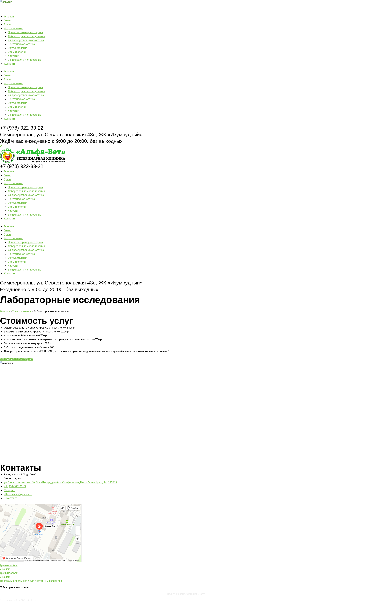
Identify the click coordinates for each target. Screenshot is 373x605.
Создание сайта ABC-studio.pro (19, 600)
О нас (7, 20)
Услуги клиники (13, 28)
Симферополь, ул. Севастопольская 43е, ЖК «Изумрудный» (71, 134)
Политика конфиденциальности (186, 593)
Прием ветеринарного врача (25, 32)
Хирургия (13, 55)
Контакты (10, 63)
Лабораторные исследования (26, 36)
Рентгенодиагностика (21, 44)
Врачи (7, 24)
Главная (9, 16)
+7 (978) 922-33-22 (21, 128)
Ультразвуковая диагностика (26, 40)
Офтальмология (17, 47)
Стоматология (17, 51)
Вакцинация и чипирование (24, 59)
